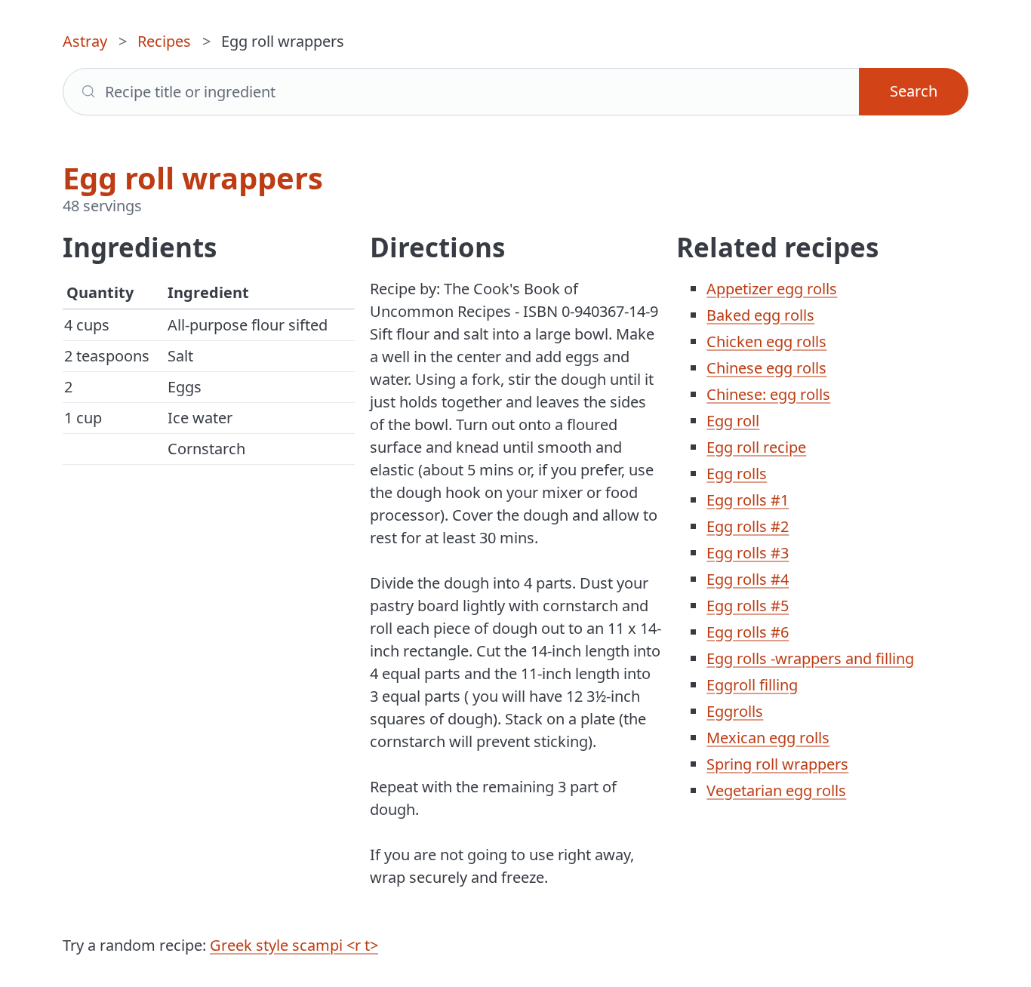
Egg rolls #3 (747, 553)
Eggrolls (734, 711)
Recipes (164, 41)
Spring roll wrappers (777, 764)
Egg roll (732, 420)
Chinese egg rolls (766, 368)
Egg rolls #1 (747, 500)
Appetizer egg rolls (771, 288)
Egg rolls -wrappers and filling (810, 658)
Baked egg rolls (760, 315)
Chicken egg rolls (766, 341)
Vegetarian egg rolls (776, 790)
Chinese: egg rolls (768, 394)
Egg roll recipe (756, 447)
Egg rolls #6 (747, 632)
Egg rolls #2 (747, 526)
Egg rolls (736, 473)
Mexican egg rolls (767, 737)
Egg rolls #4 (747, 579)
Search (913, 91)
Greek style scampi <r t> (294, 945)
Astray (85, 41)
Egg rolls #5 (747, 605)
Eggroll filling (752, 685)
